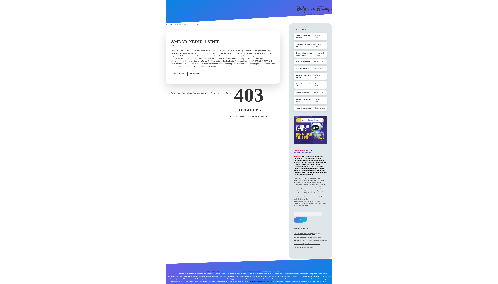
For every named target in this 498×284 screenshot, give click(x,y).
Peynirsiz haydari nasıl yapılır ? (303, 100)
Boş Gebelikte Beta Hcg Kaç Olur (304, 234)
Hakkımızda (202, 11)
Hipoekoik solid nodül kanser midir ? (306, 45)
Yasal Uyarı (191, 11)
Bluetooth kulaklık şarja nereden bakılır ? (304, 54)
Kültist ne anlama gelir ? (304, 108)
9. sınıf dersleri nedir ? (303, 61)
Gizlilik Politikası (180, 11)
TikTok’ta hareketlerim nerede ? (303, 36)
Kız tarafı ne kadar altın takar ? (304, 85)
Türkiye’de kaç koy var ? (304, 92)
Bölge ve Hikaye (314, 8)
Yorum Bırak (196, 73)
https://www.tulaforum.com (177, 93)
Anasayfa (169, 11)
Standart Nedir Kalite (300, 247)
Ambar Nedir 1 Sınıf (195, 41)
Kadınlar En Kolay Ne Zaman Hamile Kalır (307, 240)
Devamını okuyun (181, 74)
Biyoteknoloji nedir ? (303, 68)
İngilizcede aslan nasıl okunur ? (303, 76)
